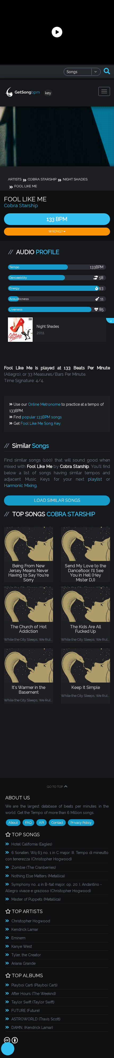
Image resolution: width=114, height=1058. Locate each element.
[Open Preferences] (7, 1048)
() (31, 844)
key (48, 93)
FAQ (28, 823)
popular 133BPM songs (42, 417)
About (13, 823)
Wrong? (56, 231)
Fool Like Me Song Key (41, 423)
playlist (95, 479)
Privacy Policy (81, 823)
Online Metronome (44, 404)
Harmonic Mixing (20, 485)
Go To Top (55, 787)
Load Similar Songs (57, 500)
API (41, 823)
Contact (57, 823)
